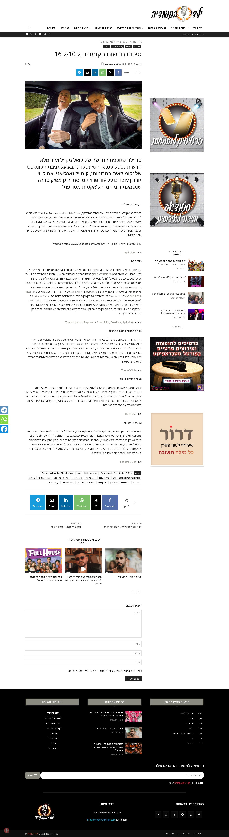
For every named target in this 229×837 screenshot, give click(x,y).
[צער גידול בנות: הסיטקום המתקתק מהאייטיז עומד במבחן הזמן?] (43, 560)
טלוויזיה (32, 477)
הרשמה (30, 775)
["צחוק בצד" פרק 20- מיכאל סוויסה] (196, 298)
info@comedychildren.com (101, 819)
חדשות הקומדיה (45, 477)
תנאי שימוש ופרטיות (182, 783)
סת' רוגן (81, 482)
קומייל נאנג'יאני (68, 482)
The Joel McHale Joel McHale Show (57, 473)
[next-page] (133, 591)
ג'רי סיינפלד (77, 477)
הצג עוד (178, 326)
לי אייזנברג (125, 482)
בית (140, 41)
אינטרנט (133, 41)
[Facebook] (49, 34)
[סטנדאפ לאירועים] (177, 206)
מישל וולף (114, 482)
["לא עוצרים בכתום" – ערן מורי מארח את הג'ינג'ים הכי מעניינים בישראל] (133, 748)
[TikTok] (35, 34)
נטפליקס (90, 482)
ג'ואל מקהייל (90, 477)
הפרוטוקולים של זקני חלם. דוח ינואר (123, 526)
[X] (110, 72)
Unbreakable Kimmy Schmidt (126, 477)
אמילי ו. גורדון (104, 477)
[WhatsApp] (31, 34)
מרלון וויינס (102, 482)
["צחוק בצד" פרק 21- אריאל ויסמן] (196, 281)
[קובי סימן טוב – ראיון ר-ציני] (123, 560)
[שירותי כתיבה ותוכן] (177, 445)
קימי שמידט (53, 482)
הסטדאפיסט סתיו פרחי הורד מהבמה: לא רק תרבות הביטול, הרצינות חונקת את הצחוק (83, 580)
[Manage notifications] (6, 830)
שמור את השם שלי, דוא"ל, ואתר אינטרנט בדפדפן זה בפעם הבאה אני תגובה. (103, 670)
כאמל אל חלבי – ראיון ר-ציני (66, 526)
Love (79, 473)
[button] (29, 28)
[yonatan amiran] (103, 64)
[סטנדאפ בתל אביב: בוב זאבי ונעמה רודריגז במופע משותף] (133, 716)
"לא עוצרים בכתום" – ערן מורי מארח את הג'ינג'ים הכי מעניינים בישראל (107, 747)
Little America (90, 473)
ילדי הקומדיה (32, 833)
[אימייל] (87, 72)
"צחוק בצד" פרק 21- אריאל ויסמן (170, 277)
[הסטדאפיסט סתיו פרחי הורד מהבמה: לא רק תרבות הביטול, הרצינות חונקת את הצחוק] (83, 560)
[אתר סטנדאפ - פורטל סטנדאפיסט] (177, 370)
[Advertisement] (89, 13)
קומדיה (106, 46)
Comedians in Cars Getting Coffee (116, 473)
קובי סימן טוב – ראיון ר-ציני (130, 577)
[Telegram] (40, 34)
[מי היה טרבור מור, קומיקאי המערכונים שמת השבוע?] (196, 314)
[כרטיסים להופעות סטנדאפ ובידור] (177, 131)
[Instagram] (45, 34)
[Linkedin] (95, 72)
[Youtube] (27, 34)
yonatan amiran (113, 64)
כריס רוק (136, 482)
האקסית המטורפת (61, 477)
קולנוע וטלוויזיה (117, 46)
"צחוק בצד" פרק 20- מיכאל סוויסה (169, 293)
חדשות (128, 46)
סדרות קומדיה (31, 572)
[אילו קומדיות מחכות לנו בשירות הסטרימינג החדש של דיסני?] (196, 265)
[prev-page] (138, 591)
